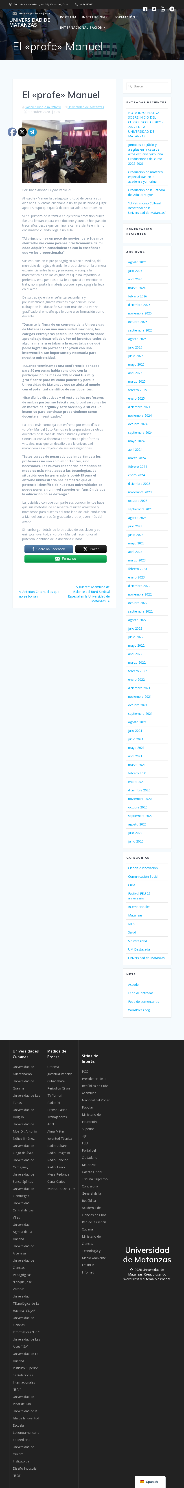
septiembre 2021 (140, 713)
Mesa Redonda (58, 1174)
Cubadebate (56, 1081)
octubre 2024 (137, 424)
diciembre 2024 (139, 407)
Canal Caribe (56, 1181)
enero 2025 (136, 398)
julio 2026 (135, 271)
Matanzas (135, 915)
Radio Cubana (57, 1146)
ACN (50, 1124)
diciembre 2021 (139, 688)
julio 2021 (135, 730)
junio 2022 (135, 637)
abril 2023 (135, 552)
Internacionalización (81, 27)
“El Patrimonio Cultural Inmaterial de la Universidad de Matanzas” (147, 208)
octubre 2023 (137, 500)
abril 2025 (135, 373)
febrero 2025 (137, 390)
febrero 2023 (137, 569)
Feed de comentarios (143, 1001)
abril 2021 (135, 756)
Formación (124, 17)
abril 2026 (135, 279)
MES (131, 924)
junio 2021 (135, 739)
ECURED (88, 1265)
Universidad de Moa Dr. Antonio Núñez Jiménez (25, 1131)
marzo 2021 (137, 764)
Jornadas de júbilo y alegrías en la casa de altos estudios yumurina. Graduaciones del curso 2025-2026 (146, 154)
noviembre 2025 (140, 313)
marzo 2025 (137, 381)
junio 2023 (135, 535)
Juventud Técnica (59, 1138)
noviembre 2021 (140, 696)
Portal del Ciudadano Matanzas (89, 1157)
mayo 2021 (136, 747)
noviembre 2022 (140, 594)
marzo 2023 (137, 560)
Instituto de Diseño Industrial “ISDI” (25, 1468)
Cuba (132, 885)
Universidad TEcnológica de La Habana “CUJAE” (26, 1303)
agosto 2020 (137, 824)
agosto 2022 (137, 620)
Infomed (88, 1272)
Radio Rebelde (57, 1160)
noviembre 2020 (140, 799)
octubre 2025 (137, 322)
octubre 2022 (137, 603)
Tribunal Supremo (95, 1179)
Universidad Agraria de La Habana (22, 1231)
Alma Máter (55, 1131)
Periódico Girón (58, 1088)
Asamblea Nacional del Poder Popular (96, 1100)
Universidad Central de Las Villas (23, 1210)
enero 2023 (136, 577)
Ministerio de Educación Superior (91, 1121)
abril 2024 (135, 449)
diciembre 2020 (139, 790)
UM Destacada (139, 949)
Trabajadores (57, 1117)
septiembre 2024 (140, 432)
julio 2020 (135, 833)
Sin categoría (137, 941)
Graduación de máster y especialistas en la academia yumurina (145, 177)
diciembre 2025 (139, 305)
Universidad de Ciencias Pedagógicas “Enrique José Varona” (23, 1274)
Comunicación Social (143, 876)
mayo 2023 (136, 543)
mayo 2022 (136, 645)
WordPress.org (139, 1010)
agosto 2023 (137, 517)
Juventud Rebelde (59, 1074)
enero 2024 (136, 475)
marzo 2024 (137, 458)
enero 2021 (136, 782)
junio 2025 (135, 356)
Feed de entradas (140, 993)
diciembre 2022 (139, 586)
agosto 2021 (137, 722)
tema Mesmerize (158, 1279)
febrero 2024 (137, 466)
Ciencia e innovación (143, 868)
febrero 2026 (137, 296)
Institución (93, 17)
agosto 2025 (137, 339)
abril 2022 (135, 654)
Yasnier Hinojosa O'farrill (43, 107)
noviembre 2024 (140, 415)
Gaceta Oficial (92, 1172)
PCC (85, 1071)
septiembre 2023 (140, 509)
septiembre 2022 (140, 611)
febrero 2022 (137, 671)
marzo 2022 (137, 662)
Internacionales (139, 907)
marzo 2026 (137, 288)
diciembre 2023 (139, 483)
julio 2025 (135, 347)
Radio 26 (53, 1102)
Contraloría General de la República (91, 1193)
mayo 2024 (136, 441)
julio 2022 (135, 628)
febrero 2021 (137, 773)
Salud (132, 932)
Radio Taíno (56, 1167)
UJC (84, 1136)
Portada (68, 17)
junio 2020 (135, 841)
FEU (85, 1143)
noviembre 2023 (140, 492)
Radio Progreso (58, 1153)
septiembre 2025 (140, 330)
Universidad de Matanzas (29, 22)
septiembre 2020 (140, 816)
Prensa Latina (57, 1110)
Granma (53, 1067)
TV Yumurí (54, 1095)
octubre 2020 (137, 807)
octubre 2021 (137, 705)
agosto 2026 (137, 262)
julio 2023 (135, 526)
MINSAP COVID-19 (61, 1189)
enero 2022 (136, 679)
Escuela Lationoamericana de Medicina (26, 1432)
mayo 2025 (136, 364)
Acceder (134, 984)
